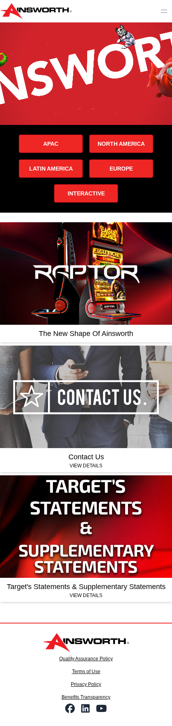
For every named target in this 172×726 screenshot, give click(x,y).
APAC (50, 144)
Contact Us (86, 457)
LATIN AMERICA (51, 168)
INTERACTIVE (86, 193)
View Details (86, 466)
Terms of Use (86, 671)
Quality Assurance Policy (86, 659)
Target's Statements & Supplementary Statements (86, 587)
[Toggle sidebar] (164, 11)
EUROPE (121, 168)
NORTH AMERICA (121, 144)
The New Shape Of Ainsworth (86, 334)
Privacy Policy (86, 684)
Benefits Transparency (86, 697)
